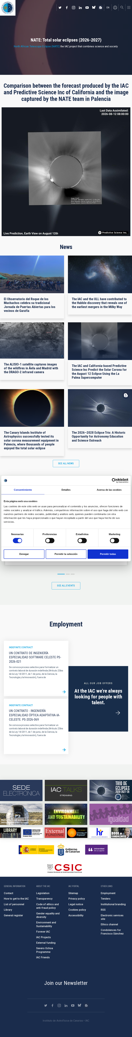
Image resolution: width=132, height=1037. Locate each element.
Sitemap (73, 893)
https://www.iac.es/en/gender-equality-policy (111, 814)
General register (13, 915)
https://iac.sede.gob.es (21, 790)
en (108, 7)
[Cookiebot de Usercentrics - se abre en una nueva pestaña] (114, 480)
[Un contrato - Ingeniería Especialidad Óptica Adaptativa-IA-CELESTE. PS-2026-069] (64, 749)
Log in (115, 7)
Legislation (42, 893)
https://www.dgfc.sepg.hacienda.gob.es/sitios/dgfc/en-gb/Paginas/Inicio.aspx (32, 832)
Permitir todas (108, 554)
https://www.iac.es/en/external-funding (55, 832)
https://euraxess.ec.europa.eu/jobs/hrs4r (99, 832)
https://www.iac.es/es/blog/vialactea (100, 7)
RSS (103, 909)
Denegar (24, 554)
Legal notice (75, 904)
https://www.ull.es (96, 849)
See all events (66, 585)
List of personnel (14, 904)
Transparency (44, 898)
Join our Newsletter (66, 983)
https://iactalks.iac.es (66, 790)
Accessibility (75, 915)
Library (8, 909)
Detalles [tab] (66, 489)
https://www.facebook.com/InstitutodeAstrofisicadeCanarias (66, 7)
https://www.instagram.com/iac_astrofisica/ (73, 7)
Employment (108, 893)
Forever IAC (43, 931)
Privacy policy (76, 898)
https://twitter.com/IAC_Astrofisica (60, 7)
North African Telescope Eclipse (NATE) (37, 46)
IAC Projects (43, 937)
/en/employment (118, 713)
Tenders (105, 898)
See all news (66, 463)
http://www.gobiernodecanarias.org (68, 849)
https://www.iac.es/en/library (10, 832)
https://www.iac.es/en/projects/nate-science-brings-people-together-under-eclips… (111, 790)
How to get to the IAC (16, 898)
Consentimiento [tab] (23, 489)
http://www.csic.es (64, 868)
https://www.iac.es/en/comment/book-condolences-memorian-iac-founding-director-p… (121, 832)
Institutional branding (113, 904)
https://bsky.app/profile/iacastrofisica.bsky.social (93, 7)
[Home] (7, 8)
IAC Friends (43, 957)
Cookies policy (77, 909)
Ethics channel (109, 924)
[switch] (49, 540)
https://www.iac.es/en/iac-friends (77, 832)
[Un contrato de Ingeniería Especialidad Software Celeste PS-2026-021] (64, 691)
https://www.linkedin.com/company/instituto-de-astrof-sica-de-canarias (80, 7)
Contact (8, 893)
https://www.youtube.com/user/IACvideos (87, 7)
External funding (46, 942)
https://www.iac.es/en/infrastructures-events (21, 814)
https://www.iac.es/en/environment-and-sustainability (66, 814)
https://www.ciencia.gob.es (36, 849)
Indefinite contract (21, 647)
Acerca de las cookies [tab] (109, 489)
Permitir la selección (66, 554)
